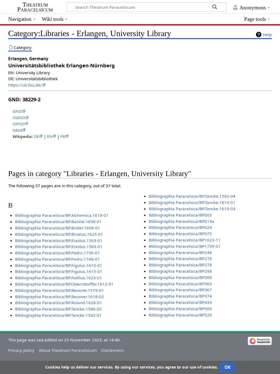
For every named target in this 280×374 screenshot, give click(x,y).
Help (267, 34)
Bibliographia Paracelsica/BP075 (180, 233)
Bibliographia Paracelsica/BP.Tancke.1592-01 (58, 315)
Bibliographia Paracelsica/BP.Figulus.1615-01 (58, 271)
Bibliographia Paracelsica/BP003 (180, 215)
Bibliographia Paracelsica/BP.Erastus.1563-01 (59, 240)
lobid (17, 130)
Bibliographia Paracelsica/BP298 (180, 271)
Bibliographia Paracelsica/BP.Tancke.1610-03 (192, 208)
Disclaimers (112, 350)
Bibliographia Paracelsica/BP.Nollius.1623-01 (58, 277)
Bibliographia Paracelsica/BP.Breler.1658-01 (57, 228)
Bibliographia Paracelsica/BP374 (180, 296)
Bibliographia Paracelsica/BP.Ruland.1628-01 (58, 302)
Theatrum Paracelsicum (35, 7)
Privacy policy (21, 350)
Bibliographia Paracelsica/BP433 (180, 302)
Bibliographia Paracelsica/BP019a (181, 221)
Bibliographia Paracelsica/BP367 (180, 289)
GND (17, 111)
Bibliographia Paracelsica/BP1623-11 (185, 240)
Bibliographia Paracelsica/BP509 (180, 308)
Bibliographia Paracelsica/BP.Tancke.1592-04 (192, 196)
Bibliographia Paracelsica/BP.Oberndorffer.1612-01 (64, 284)
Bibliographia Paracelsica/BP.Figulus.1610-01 (58, 265)
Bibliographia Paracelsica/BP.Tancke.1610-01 (192, 202)
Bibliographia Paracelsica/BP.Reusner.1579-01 (59, 290)
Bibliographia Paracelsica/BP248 (180, 252)
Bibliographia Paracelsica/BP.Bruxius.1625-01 (59, 234)
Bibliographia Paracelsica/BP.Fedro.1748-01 (57, 259)
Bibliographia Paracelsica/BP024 (180, 227)
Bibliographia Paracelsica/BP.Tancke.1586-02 (58, 309)
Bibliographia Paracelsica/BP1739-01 (185, 246)
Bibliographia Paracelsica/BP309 (180, 277)
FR (62, 136)
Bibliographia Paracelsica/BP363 (180, 283)
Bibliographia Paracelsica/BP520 (180, 315)
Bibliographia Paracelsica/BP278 (180, 264)
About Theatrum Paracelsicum (68, 350)
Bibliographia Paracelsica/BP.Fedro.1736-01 (57, 252)
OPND (19, 123)
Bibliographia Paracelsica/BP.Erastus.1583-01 (59, 246)
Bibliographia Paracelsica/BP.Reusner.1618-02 (59, 296)
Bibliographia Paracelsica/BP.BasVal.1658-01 (58, 221)
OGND (19, 117)
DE (36, 136)
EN (49, 136)
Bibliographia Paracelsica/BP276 (180, 258)
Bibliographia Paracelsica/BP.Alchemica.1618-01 (62, 215)
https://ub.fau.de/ (25, 85)
